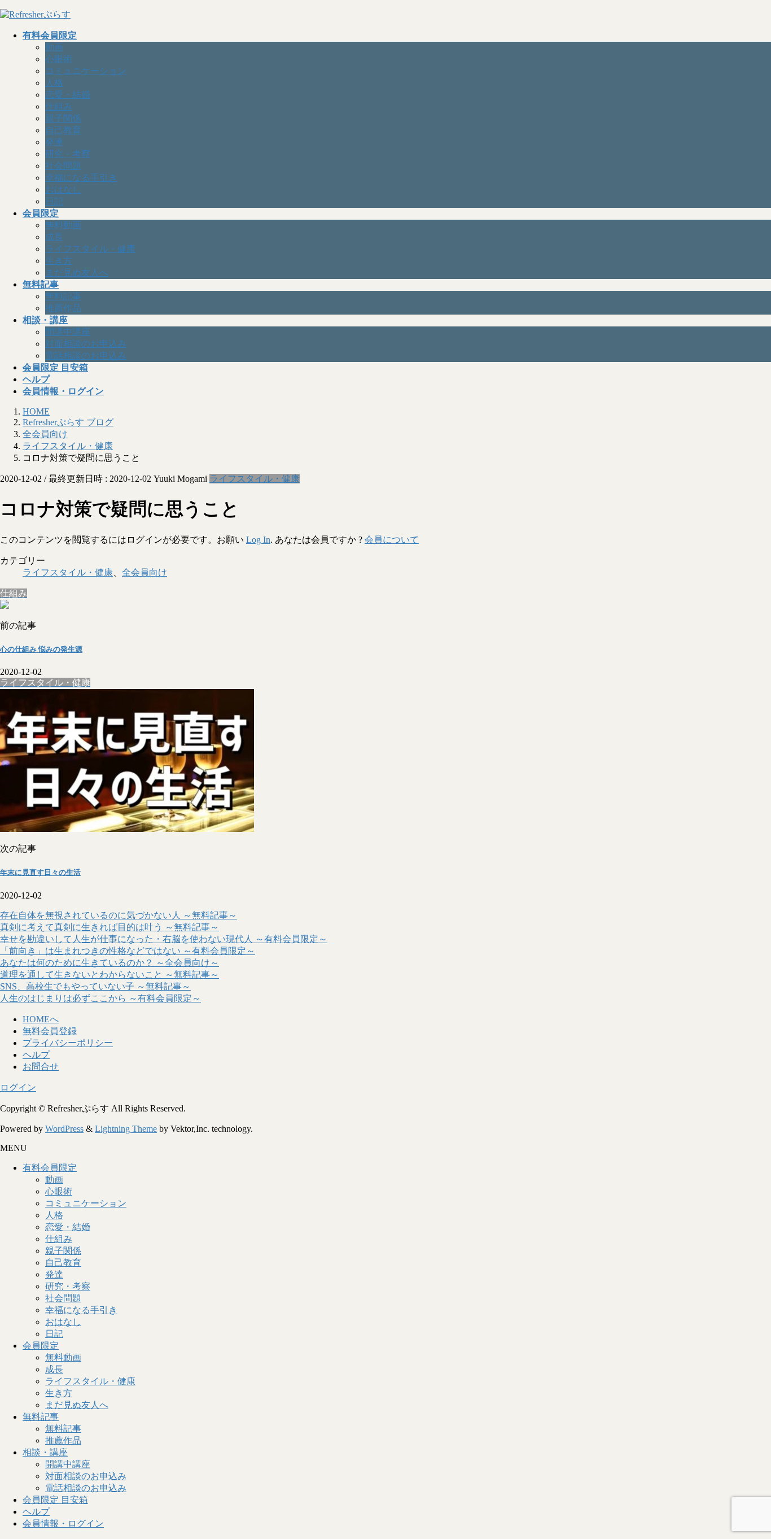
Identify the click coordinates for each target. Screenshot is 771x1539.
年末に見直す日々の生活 (40, 872)
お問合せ (41, 1066)
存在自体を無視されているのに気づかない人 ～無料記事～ (118, 915)
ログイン (18, 1087)
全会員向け (144, 572)
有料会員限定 (50, 1167)
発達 (54, 142)
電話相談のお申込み (85, 355)
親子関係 (63, 118)
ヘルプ (36, 1055)
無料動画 (63, 225)
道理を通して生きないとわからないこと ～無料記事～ (109, 974)
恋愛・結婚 (67, 94)
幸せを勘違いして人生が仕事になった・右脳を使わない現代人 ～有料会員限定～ (163, 939)
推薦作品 (63, 308)
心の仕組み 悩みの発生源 (41, 649)
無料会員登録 (50, 1031)
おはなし (63, 189)
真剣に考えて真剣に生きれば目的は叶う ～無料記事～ (109, 927)
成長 (54, 237)
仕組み (58, 106)
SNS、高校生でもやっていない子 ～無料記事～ (95, 986)
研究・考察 (67, 154)
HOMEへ (41, 1019)
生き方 (58, 260)
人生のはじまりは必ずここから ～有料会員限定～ (100, 998)
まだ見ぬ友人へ (76, 272)
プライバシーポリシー (68, 1043)
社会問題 (63, 166)
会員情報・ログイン (63, 1523)
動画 (54, 47)
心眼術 (58, 59)
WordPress (64, 1128)
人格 (54, 83)
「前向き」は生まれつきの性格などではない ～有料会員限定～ (127, 951)
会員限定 (41, 1345)
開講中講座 (67, 332)
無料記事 (63, 296)
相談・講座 (45, 1452)
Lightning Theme (126, 1128)
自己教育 (63, 130)
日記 (54, 201)
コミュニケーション (85, 71)
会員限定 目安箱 (55, 1500)
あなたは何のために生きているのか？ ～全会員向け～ (109, 962)
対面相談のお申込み (85, 343)
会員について (392, 539)
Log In (258, 539)
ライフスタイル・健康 (90, 249)
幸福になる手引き (81, 177)
